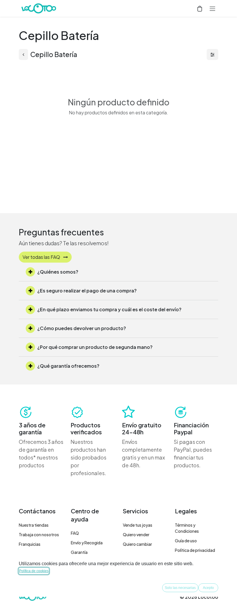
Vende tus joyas (137, 525)
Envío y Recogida (87, 542)
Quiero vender (136, 534)
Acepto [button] (208, 588)
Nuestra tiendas (34, 525)
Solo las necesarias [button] (180, 588)
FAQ (75, 533)
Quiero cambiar (137, 544)
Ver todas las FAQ (42, 257)
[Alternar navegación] (212, 8)
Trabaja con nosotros (39, 534)
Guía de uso (186, 540)
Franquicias (29, 544)
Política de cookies (34, 571)
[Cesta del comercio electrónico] (199, 8)
